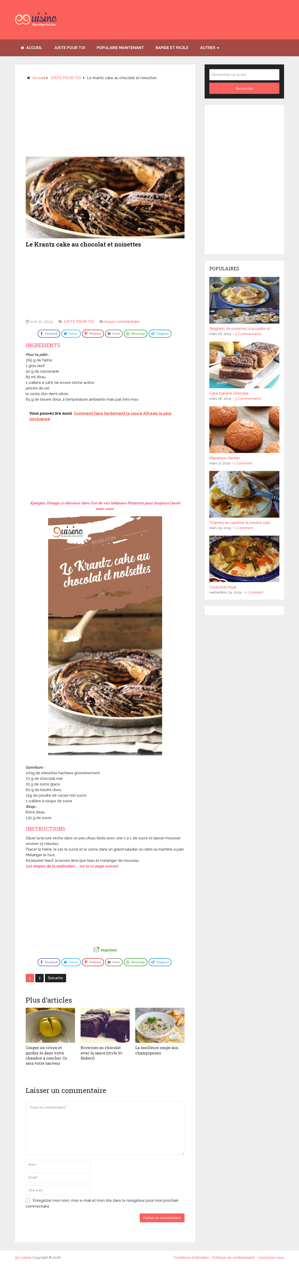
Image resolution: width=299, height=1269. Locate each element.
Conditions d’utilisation (192, 1257)
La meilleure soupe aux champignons (156, 1050)
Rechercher (244, 88)
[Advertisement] (105, 120)
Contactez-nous (271, 1257)
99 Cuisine (23, 1257)
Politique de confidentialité (233, 1257)
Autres (207, 48)
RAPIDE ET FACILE (172, 48)
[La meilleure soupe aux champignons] (160, 1025)
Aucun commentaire (122, 321)
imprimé (109, 950)
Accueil (33, 48)
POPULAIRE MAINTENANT (120, 48)
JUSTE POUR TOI (69, 48)
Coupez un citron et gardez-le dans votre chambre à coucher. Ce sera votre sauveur (46, 1055)
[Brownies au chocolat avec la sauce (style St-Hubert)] (105, 1025)
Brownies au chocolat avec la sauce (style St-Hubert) (102, 1052)
